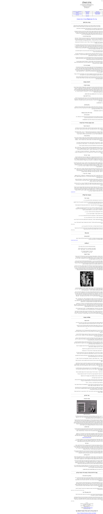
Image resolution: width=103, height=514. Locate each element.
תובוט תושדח (87, 11)
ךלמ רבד (87, 12)
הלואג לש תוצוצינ (97, 12)
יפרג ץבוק (87, 15)
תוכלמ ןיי (77, 12)
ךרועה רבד (97, 11)
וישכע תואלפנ (97, 13)
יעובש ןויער (80, 11)
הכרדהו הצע (80, 13)
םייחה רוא (87, 13)
